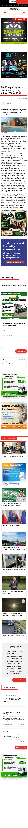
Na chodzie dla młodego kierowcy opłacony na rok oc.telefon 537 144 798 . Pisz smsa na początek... (13, 700)
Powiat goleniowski (9, 438)
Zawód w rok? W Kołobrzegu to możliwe (13, 456)
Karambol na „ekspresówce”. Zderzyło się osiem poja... (14, 662)
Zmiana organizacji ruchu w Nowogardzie (14, 652)
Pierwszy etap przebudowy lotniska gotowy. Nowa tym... (14, 657)
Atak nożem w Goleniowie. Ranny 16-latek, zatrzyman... (14, 667)
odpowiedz (22, 360)
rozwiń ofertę (22, 2)
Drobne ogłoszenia (9, 687)
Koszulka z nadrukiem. (10, 732)
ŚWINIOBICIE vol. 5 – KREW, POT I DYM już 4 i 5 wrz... (15, 673)
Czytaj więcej (19, 680)
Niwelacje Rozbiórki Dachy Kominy (11, 713)
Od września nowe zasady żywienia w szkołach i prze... (14, 647)
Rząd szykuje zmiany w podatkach (11, 525)
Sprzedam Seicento (9, 695)
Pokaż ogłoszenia (21, 747)
